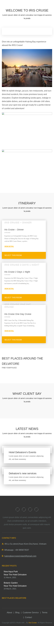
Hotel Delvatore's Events (22, 452)
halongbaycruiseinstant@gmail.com (20, 556)
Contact (28, 617)
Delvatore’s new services (22, 473)
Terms (44, 612)
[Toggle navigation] (49, 5)
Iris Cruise (33, 623)
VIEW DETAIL (9, 246)
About (9, 612)
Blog (17, 612)
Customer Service (31, 612)
